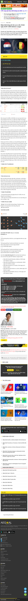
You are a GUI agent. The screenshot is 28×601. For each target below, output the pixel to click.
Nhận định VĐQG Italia (7, 485)
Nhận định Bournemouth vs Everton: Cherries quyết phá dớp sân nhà (20, 419)
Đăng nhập (19, 1)
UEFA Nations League (15, 256)
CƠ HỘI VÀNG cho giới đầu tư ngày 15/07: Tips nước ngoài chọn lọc (14, 502)
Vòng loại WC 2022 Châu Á (6, 560)
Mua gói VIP (9, 309)
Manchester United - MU (5, 570)
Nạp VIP (3, 309)
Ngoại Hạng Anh (4, 551)
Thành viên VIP (23, 56)
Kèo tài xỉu (3, 592)
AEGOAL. (7, 352)
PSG (1, 576)
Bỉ (8, 357)
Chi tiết (4, 340)
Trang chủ (3, 22)
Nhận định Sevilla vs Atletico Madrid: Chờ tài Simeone (6, 393)
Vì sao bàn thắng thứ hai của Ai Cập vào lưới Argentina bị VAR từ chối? (15, 77)
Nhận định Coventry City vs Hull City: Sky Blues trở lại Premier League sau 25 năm (6, 419)
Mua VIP (9, 8)
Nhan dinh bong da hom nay (6, 594)
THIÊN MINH (10, 326)
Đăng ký (25, 1)
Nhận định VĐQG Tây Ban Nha (9, 479)
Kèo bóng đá (3, 584)
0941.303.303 (17, 373)
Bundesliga (3, 557)
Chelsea (2, 568)
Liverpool (2, 573)
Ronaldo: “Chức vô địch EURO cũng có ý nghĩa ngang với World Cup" (14, 82)
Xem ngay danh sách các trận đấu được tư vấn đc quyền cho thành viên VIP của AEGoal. (13, 307)
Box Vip (5, 56)
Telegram (4, 540)
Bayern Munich (3, 571)
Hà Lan (5, 357)
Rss (10, 545)
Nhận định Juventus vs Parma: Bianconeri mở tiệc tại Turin (7, 406)
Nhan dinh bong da (4, 586)
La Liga (2, 555)
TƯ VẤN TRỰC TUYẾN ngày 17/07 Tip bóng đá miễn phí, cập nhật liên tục (15, 496)
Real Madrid (3, 565)
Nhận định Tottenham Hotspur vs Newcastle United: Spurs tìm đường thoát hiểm (21, 406)
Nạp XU (4, 8)
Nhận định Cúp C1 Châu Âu (8, 473)
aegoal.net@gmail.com (6, 544)
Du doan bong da (4, 588)
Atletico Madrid (3, 578)
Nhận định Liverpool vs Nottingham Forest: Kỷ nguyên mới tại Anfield (14, 464)
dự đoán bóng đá (14, 358)
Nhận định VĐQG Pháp (7, 488)
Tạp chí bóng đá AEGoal (8, 514)
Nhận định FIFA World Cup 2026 (9, 470)
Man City (2, 567)
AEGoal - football (5, 545)
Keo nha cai (3, 591)
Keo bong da (3, 589)
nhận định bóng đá (6, 358)
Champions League (4, 554)
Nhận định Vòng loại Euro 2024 (9, 476)
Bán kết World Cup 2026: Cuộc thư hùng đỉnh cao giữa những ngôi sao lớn (15, 71)
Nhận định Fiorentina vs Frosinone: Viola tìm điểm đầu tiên (21, 393)
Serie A (2, 552)
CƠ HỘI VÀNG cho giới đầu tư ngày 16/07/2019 (11, 505)
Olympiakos (3, 579)
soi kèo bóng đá (22, 358)
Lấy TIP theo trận (6, 63)
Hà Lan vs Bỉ (12, 357)
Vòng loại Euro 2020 (4, 558)
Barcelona (3, 575)
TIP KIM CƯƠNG (7, 60)
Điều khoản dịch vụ (4, 542)
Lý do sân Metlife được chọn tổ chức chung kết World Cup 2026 (14, 67)
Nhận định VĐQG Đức (7, 482)
